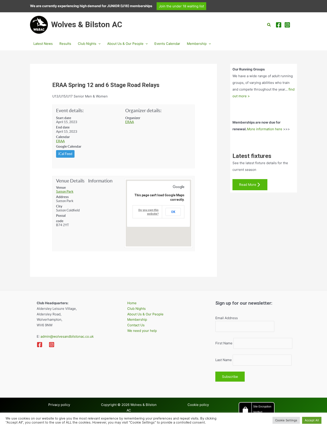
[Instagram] (287, 25)
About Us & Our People (145, 314)
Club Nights (136, 308)
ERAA (60, 141)
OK (173, 212)
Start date (63, 118)
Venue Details (70, 180)
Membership (137, 319)
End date (63, 127)
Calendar (63, 137)
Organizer (132, 118)
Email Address (226, 318)
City (59, 206)
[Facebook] (279, 25)
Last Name (223, 360)
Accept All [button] (312, 420)
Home (132, 303)
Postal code (61, 218)
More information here (264, 129)
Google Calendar (68, 146)
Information (100, 180)
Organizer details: (143, 110)
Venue (61, 187)
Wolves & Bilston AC (86, 24)
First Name (223, 343)
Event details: (70, 110)
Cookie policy (198, 405)
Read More (247, 184)
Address (62, 197)
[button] (181, 6)
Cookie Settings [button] (286, 420)
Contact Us (136, 325)
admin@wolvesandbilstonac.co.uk (67, 336)
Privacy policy (59, 405)
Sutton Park (64, 191)
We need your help (142, 331)
